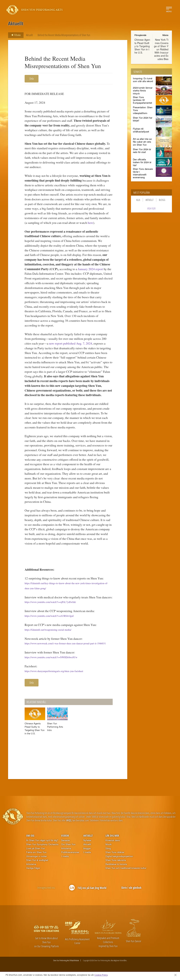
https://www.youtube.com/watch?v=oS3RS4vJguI (49, 615)
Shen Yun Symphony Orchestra (42, 844)
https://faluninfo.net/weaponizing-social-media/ (48, 629)
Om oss (30, 835)
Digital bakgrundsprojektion (119, 856)
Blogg (162, 200)
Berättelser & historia (116, 864)
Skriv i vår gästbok (131, 888)
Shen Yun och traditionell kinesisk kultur (125, 868)
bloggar (87, 848)
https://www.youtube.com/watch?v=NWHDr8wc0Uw (51, 657)
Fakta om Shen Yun (36, 852)
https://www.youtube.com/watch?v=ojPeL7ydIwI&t (50, 602)
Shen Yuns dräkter (114, 852)
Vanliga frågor (33, 868)
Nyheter (87, 840)
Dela (32, 79)
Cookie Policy (101, 974)
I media (65, 856)
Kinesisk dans (112, 840)
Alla (138, 200)
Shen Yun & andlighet (37, 860)
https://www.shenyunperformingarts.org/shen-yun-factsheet (54, 671)
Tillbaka (17, 35)
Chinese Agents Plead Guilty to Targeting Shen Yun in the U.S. (142, 46)
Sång (108, 848)
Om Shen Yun (68, 844)
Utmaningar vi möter (36, 856)
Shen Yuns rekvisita (115, 860)
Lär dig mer (112, 835)
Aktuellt (29, 35)
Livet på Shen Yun (35, 848)
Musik (108, 844)
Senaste (65, 840)
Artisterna (31, 864)
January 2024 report (90, 269)
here (90, 223)
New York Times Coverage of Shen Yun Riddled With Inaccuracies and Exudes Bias (161, 49)
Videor (65, 835)
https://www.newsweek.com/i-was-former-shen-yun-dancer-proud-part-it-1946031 (65, 643)
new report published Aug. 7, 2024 (70, 343)
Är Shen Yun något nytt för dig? (42, 840)
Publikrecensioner (70, 852)
